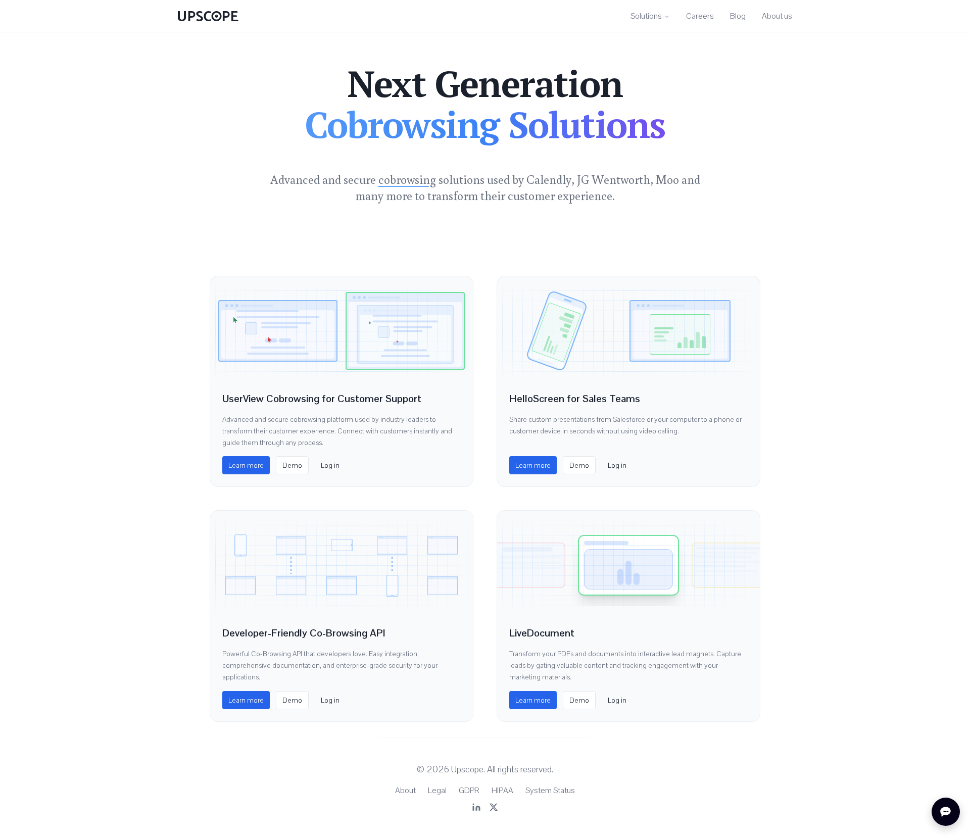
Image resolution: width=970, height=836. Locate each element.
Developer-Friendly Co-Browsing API (303, 633)
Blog (738, 16)
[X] (493, 807)
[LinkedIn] (476, 807)
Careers (700, 16)
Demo (292, 465)
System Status (550, 790)
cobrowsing (407, 179)
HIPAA (502, 790)
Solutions (646, 16)
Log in (330, 465)
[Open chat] (946, 812)
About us (777, 16)
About (405, 790)
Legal (437, 790)
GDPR (469, 790)
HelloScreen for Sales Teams (574, 398)
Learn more (246, 465)
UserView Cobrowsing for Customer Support (321, 398)
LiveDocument (541, 633)
